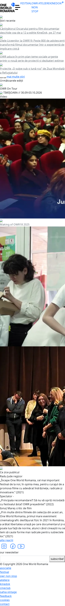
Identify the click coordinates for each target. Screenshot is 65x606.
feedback (6, 596)
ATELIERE (44, 3)
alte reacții (6, 540)
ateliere (5, 580)
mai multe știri (16, 76)
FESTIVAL (26, 3)
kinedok (5, 584)
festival (4, 572)
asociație (5, 568)
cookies (5, 600)
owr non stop (8, 576)
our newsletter (9, 552)
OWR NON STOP (35, 7)
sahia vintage (8, 592)
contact (5, 604)
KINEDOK (56, 3)
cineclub (5, 588)
